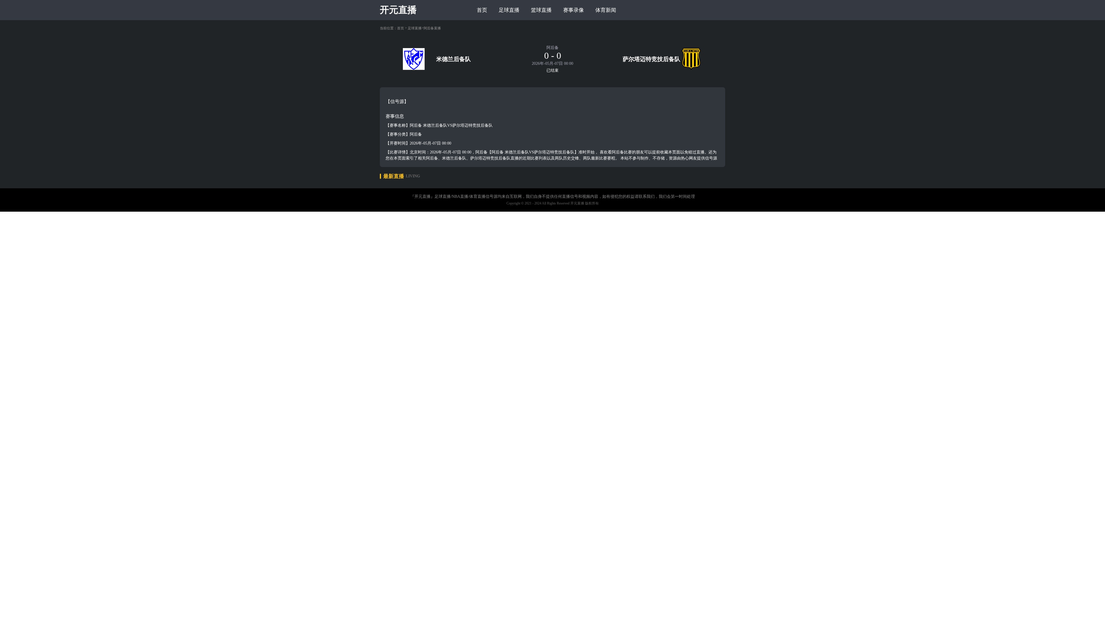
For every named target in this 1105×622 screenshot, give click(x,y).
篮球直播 (541, 10)
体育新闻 (605, 10)
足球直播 (509, 10)
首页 (482, 10)
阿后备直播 (432, 28)
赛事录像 (573, 10)
